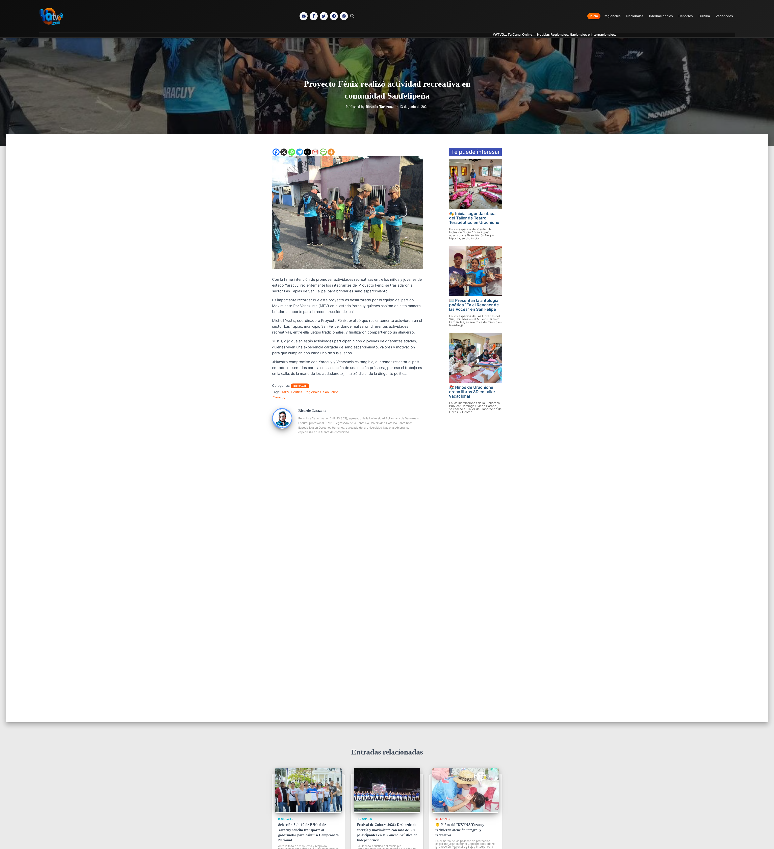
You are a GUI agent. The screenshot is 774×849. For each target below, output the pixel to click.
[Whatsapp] (291, 152)
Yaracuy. (279, 397)
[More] (331, 152)
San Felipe (331, 392)
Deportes (685, 16)
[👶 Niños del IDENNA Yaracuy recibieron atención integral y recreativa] (465, 811)
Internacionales (661, 16)
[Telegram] (334, 16)
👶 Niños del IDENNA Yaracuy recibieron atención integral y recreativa (459, 830)
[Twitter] (324, 16)
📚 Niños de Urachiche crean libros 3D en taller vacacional (472, 391)
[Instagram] (344, 16)
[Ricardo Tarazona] (282, 427)
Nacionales (634, 16)
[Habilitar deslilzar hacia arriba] (766, 841)
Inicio (594, 16)
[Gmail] (315, 152)
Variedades (724, 16)
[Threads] (307, 152)
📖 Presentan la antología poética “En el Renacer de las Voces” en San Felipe (474, 305)
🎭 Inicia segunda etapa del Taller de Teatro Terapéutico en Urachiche (474, 218)
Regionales (612, 16)
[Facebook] (314, 16)
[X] (283, 152)
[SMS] (323, 152)
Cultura (704, 16)
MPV (285, 392)
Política (297, 392)
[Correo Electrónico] (304, 16)
